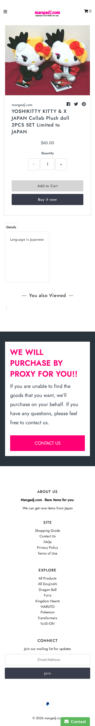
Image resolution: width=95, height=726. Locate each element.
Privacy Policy (47, 547)
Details (11, 227)
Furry (47, 595)
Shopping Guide (47, 530)
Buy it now (47, 199)
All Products (47, 578)
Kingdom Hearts (47, 601)
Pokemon (47, 612)
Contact (77, 721)
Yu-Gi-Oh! (47, 623)
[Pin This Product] (84, 104)
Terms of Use (47, 553)
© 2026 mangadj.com (47, 718)
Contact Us (48, 536)
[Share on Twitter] (76, 104)
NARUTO (47, 606)
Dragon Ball (47, 589)
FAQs (48, 541)
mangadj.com (22, 104)
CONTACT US (48, 443)
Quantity (47, 153)
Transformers (47, 617)
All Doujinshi (47, 583)
